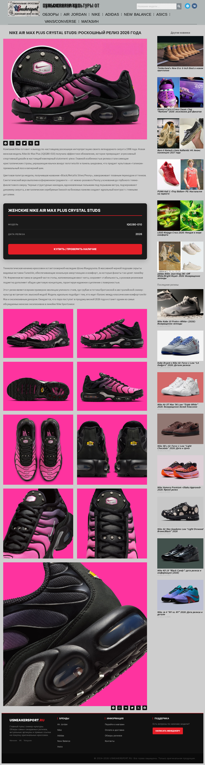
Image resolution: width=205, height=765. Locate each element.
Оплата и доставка (114, 730)
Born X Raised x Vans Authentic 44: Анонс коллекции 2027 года (178, 151)
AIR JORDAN (75, 14)
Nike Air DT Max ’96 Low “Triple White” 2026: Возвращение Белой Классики (177, 405)
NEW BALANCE (137, 14)
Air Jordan (62, 724)
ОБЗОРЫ (50, 14)
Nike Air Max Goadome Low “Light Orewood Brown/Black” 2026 (180, 530)
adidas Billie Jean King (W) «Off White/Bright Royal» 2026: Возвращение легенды (178, 276)
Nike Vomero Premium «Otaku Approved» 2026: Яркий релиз (179, 488)
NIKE (96, 14)
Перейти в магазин (114, 724)
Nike (59, 730)
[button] (5, 143)
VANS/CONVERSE (60, 21)
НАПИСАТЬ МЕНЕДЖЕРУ (168, 731)
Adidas (60, 735)
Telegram (28, 740)
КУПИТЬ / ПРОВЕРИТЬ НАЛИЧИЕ (75, 249)
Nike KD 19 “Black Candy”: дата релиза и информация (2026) (179, 571)
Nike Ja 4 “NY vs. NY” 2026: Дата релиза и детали (179, 613)
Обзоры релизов (113, 735)
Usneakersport (27, 720)
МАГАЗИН (90, 21)
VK (20, 740)
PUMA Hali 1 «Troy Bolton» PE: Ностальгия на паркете (179, 192)
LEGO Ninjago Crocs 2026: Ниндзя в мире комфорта (179, 233)
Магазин (13, 740)
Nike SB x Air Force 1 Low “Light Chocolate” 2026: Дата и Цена (174, 447)
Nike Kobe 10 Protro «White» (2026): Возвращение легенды (176, 322)
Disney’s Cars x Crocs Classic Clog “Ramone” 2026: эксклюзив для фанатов (179, 110)
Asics (60, 746)
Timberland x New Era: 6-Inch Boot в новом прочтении (180, 69)
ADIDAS (112, 14)
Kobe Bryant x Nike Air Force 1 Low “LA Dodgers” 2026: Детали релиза (178, 364)
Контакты (110, 741)
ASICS (161, 14)
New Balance (63, 741)
